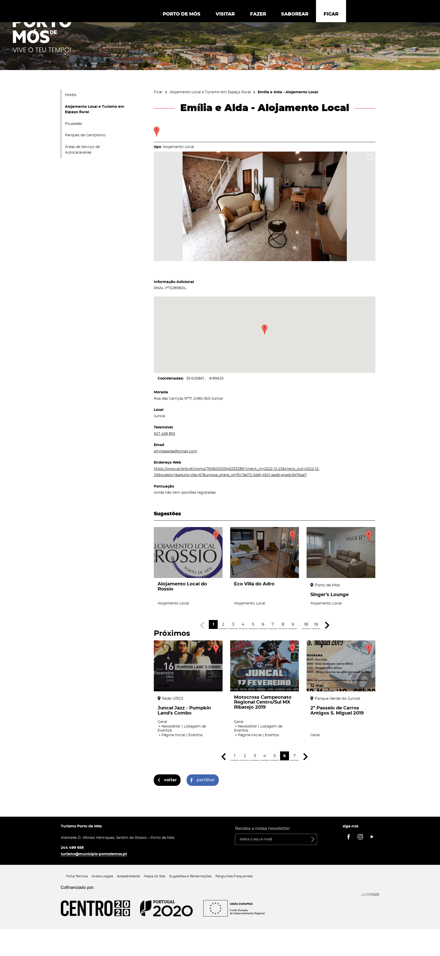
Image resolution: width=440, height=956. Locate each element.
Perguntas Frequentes (234, 876)
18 (306, 624)
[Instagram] (360, 837)
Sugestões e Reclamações (190, 876)
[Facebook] (348, 837)
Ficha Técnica (77, 876)
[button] (264, 330)
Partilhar (206, 780)
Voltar (170, 780)
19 (316, 624)
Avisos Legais (102, 876)
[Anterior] (223, 756)
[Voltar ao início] (42, 33)
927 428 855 (164, 434)
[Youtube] (372, 837)
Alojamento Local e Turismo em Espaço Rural (210, 92)
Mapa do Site (154, 876)
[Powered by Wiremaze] (370, 894)
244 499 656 (72, 848)
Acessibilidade (128, 876)
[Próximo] (327, 625)
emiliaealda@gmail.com (175, 451)
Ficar (158, 92)
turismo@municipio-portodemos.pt (94, 854)
